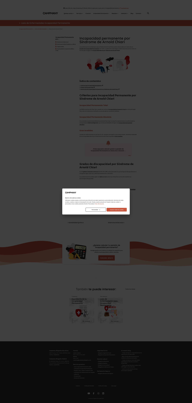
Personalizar (95, 209)
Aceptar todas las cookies (117, 209)
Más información (99, 204)
